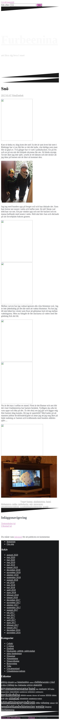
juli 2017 (11, 612)
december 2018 (13, 570)
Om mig (10, 544)
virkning (45, 702)
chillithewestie (41, 682)
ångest (48, 706)
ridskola (23, 695)
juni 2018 (11, 585)
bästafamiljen (23, 682)
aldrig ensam (7, 682)
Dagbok (19, 95)
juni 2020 (11, 557)
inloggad (18, 537)
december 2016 (13, 630)
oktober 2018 (12, 575)
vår (56, 703)
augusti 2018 (12, 580)
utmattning (24, 698)
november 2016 (14, 632)
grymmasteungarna (14, 688)
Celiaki (10, 643)
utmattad (14, 698)
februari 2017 (13, 625)
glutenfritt (37, 685)
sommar (42, 695)
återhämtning (7, 709)
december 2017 (13, 600)
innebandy (43, 689)
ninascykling (5, 692)
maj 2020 (11, 560)
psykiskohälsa (10, 694)
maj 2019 (11, 565)
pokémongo (39, 692)
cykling (10, 684)
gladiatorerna (39, 501)
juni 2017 (11, 615)
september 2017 (14, 607)
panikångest (23, 692)
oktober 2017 (12, 605)
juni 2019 (11, 562)
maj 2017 (11, 617)
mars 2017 (11, 622)
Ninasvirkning (13, 661)
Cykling (10, 646)
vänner (52, 703)
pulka (14, 504)
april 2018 (11, 590)
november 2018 (14, 572)
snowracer (38, 504)
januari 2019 (12, 567)
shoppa (34, 695)
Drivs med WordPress (10, 717)
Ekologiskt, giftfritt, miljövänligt (21, 651)
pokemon (31, 692)
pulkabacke (23, 504)
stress (48, 695)
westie (45, 506)
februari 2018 (13, 595)
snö (31, 504)
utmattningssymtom (35, 699)
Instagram (11, 541)
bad (15, 682)
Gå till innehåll (7, 2)
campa (31, 682)
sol (38, 695)
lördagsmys (6, 504)
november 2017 (14, 602)
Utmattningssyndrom (16, 671)
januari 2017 (12, 627)
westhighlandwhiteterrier (31, 506)
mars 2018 (11, 592)
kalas (52, 689)
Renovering (12, 663)
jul (49, 689)
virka (38, 702)
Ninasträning (12, 658)
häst (37, 689)
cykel (52, 682)
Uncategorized (13, 668)
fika (16, 685)
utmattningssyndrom (10, 506)
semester (29, 695)
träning (54, 695)
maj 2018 (11, 587)
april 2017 (11, 620)
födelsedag (22, 685)
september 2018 (14, 577)
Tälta (9, 666)
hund (48, 501)
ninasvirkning (14, 692)
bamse (30, 501)
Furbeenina (29, 39)
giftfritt (30, 685)
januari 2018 (12, 597)
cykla (3, 685)
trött (2, 698)
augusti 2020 (12, 555)
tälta (6, 698)
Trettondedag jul (8, 523)
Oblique (31, 717)
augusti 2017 (12, 610)
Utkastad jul (6, 526)
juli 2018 (11, 582)
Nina (14, 95)
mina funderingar (14, 653)
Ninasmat (11, 656)
